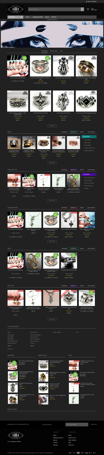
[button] (52, 34)
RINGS (9, 132)
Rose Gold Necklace (89, 178)
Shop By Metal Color (89, 148)
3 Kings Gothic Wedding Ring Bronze (43, 151)
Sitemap (55, 445)
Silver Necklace (88, 180)
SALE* (9, 248)
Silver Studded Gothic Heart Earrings (87, 230)
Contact (53, 17)
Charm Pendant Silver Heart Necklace (58, 189)
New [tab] (61, 51)
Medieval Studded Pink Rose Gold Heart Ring (40, 78)
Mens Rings (87, 142)
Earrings (86, 188)
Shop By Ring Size (88, 150)
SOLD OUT (10, 285)
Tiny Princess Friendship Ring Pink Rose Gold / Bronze (73, 151)
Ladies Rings (87, 140)
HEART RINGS (87, 145)
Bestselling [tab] (53, 51)
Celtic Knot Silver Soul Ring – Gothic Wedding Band (17, 113)
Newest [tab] (82, 132)
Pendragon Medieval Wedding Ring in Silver (14, 151)
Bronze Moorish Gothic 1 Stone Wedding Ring (86, 78)
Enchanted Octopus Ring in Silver (63, 78)
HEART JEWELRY (12, 207)
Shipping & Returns (38, 17)
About (27, 17)
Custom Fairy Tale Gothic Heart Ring (69, 308)
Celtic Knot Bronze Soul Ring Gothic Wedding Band (58, 151)
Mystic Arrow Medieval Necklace (51, 308)
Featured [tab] (44, 51)
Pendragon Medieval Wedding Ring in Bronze (29, 151)
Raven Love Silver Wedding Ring (58, 395)
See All (9, 346)
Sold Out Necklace (89, 183)
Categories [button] (12, 17)
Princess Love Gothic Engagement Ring (86, 113)
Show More (52, 125)
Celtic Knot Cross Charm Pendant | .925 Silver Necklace (44, 189)
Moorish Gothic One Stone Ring (69, 270)
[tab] (9, 132)
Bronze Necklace (88, 186)
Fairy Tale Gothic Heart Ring (41, 113)
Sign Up (47, 17)
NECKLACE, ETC (12, 169)
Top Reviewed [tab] (91, 132)
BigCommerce (31, 453)
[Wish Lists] (88, 9)
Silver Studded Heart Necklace (69, 229)
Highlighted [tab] (74, 132)
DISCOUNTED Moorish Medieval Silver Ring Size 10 (87, 308)
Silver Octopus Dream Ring (63, 113)
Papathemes (49, 453)
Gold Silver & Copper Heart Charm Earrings (14, 189)
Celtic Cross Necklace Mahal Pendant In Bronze (73, 189)
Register (94, 1)
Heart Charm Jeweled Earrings (17, 78)
